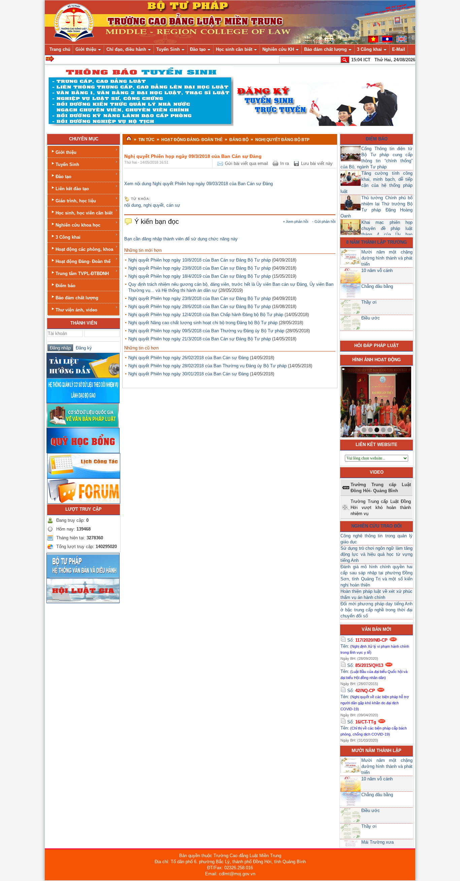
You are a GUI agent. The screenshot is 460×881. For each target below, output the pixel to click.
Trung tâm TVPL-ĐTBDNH (82, 273)
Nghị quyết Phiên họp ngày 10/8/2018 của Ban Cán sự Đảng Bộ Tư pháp (199, 260)
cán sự (173, 205)
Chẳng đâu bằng (377, 286)
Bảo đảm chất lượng (77, 297)
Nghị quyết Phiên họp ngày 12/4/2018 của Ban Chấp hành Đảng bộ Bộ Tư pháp (205, 314)
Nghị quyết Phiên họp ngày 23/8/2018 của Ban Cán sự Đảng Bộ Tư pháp (199, 268)
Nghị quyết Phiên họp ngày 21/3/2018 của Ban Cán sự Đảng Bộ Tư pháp (199, 338)
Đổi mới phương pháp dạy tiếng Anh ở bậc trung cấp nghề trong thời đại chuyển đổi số (376, 609)
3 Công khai (68, 237)
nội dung (132, 205)
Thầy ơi (368, 302)
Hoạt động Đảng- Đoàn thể (83, 261)
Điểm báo (65, 285)
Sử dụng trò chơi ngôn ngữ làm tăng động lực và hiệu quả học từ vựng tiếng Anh (376, 554)
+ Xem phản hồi (295, 221)
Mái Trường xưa (377, 842)
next (392, 401)
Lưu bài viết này (317, 163)
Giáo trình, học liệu (76, 200)
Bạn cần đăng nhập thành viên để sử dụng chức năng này (181, 238)
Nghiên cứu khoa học (78, 225)
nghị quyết (153, 205)
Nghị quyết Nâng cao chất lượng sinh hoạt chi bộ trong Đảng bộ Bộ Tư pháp (202, 322)
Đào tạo (63, 176)
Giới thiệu (66, 152)
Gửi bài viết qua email (246, 163)
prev (359, 401)
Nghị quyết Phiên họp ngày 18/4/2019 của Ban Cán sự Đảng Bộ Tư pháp (199, 276)
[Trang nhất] (129, 138)
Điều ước (370, 317)
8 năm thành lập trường (376, 242)
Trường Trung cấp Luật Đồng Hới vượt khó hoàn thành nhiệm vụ (381, 507)
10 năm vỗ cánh (377, 270)
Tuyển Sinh (67, 164)
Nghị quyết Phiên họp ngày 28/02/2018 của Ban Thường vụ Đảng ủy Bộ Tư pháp (207, 365)
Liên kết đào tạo (72, 188)
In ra (284, 163)
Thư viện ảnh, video (76, 309)
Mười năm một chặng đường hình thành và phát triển (387, 258)
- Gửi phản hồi (323, 221)
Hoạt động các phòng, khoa (84, 249)
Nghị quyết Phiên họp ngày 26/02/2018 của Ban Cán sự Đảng (188, 357)
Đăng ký (82, 347)
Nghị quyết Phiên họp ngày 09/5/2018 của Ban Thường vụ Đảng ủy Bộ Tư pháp (206, 330)
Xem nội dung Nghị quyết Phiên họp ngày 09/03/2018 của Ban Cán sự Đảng (198, 183)
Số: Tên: (374, 646)
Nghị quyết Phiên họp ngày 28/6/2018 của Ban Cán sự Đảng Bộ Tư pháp (199, 306)
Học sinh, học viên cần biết (84, 212)
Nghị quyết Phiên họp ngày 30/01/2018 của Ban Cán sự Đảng (188, 373)
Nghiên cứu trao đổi (376, 526)
